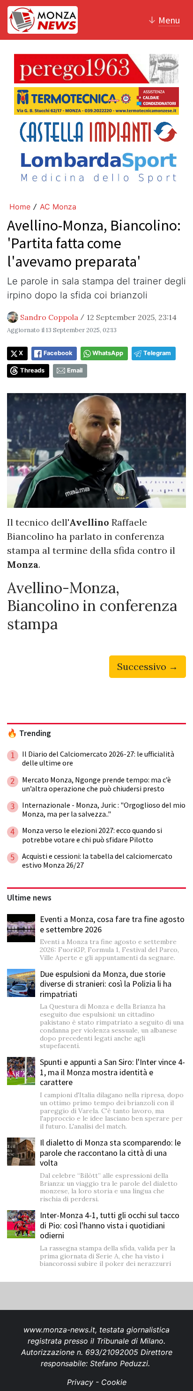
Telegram (157, 353)
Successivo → (147, 666)
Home (19, 206)
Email (74, 370)
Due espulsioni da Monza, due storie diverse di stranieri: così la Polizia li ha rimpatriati (105, 983)
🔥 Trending (29, 733)
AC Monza (58, 206)
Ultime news (29, 898)
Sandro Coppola (49, 317)
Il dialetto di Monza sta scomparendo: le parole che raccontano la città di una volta (110, 1152)
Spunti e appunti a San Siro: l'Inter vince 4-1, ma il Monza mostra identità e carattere (112, 1071)
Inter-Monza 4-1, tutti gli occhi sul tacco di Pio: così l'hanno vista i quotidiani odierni (109, 1225)
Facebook (58, 353)
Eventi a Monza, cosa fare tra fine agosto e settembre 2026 (112, 924)
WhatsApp (107, 353)
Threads (32, 370)
